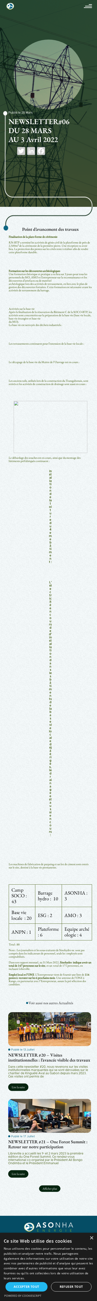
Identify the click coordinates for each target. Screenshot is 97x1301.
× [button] (91, 1238)
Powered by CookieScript (22, 1296)
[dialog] (48, 1267)
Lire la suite (18, 1087)
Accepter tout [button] (26, 1287)
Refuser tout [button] (71, 1287)
